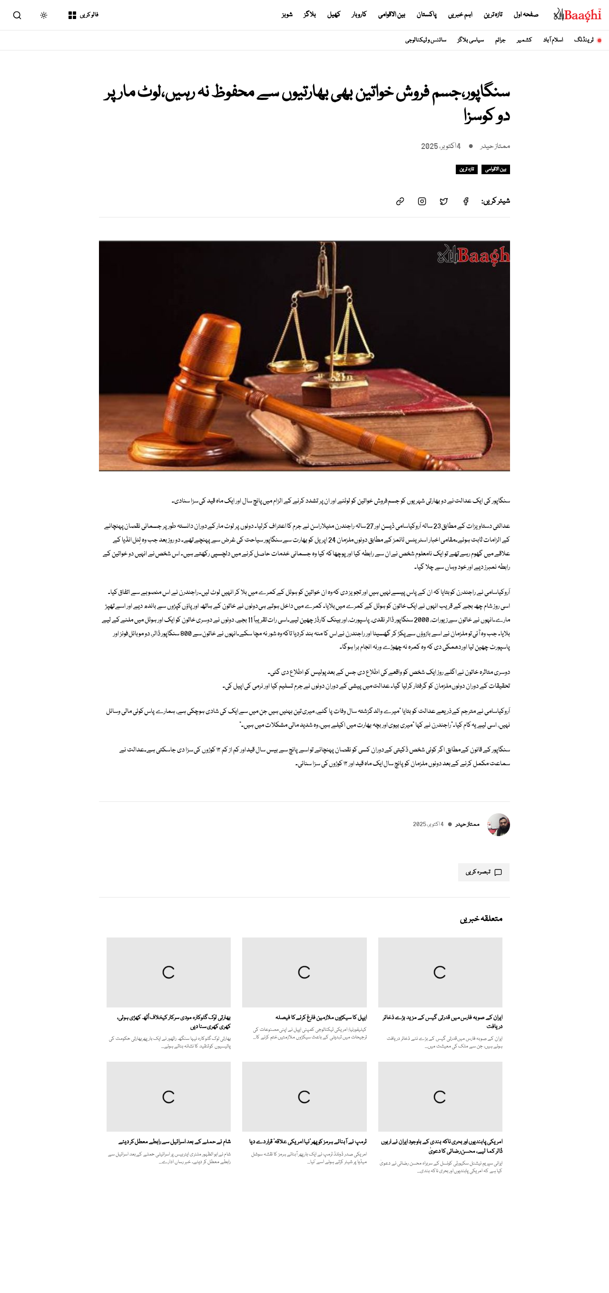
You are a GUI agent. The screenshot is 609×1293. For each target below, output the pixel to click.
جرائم (500, 40)
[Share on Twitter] (444, 201)
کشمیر (524, 40)
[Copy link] (400, 201)
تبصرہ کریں (478, 872)
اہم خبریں (460, 15)
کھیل (334, 15)
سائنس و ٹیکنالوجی (426, 40)
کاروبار (359, 15)
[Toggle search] (17, 15)
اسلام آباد (553, 40)
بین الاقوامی (391, 15)
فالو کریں (89, 15)
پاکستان (427, 15)
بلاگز (310, 15)
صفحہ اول (526, 15)
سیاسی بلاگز (471, 40)
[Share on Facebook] (466, 201)
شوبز (287, 15)
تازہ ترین (493, 15)
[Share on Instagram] (422, 201)
